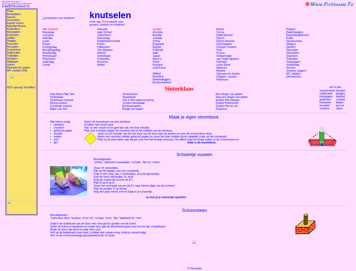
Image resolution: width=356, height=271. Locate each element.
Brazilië (157, 35)
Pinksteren (48, 58)
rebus (339, 108)
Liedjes (11, 37)
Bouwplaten (14, 14)
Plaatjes (11, 40)
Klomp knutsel (58, 102)
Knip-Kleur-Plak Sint (62, 94)
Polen (156, 61)
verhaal (340, 99)
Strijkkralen (13, 52)
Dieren (220, 38)
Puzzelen (12, 43)
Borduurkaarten (162, 82)
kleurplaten (326, 96)
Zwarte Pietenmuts (227, 102)
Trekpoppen (293, 61)
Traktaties (13, 55)
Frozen (220, 52)
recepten (324, 105)
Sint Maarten (105, 49)
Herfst (101, 43)
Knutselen (13, 34)
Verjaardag (292, 64)
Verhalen (12, 58)
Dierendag (103, 38)
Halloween (103, 46)
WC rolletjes (293, 73)
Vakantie (102, 29)
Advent (101, 52)
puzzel (340, 105)
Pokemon (222, 79)
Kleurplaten (13, 31)
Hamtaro (221, 61)
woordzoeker (327, 90)
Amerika (158, 32)
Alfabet (157, 73)
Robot (289, 38)
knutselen (325, 102)
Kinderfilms (13, 28)
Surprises (292, 55)
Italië (155, 52)
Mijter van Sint (58, 108)
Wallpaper (13, 61)
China (156, 41)
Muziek (220, 70)
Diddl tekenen (224, 35)
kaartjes (341, 90)
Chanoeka (103, 58)
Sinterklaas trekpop (61, 99)
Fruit (219, 49)
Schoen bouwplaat (133, 102)
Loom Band (223, 64)
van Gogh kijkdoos (227, 58)
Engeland (158, 43)
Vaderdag (48, 61)
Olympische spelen (18, 67)
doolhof (340, 96)
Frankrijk (158, 49)
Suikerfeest (104, 35)
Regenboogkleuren (297, 35)
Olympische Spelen (228, 73)
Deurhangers (224, 43)
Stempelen (292, 52)
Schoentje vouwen (61, 105)
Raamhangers (294, 32)
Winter (101, 64)
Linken (11, 64)
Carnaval (47, 35)
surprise (324, 108)
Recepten (12, 46)
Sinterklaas (104, 55)
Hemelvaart (49, 55)
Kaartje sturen (15, 23)
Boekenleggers (162, 79)
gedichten (325, 99)
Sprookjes (292, 49)
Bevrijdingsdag (51, 49)
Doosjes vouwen (226, 46)
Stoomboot (129, 97)
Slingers (291, 43)
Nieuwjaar (48, 32)
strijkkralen (326, 93)
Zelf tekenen (293, 76)
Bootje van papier (132, 108)
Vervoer (291, 67)
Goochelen (13, 20)
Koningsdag (49, 46)
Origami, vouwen (226, 76)
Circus (220, 32)
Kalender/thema (16, 25)
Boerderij (158, 76)
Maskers (221, 67)
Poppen (290, 29)
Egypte (157, 46)
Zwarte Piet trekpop (227, 99)
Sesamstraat (294, 41)
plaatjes (340, 93)
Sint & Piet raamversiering (138, 99)
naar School (104, 32)
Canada (157, 38)
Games (11, 17)
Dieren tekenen (225, 41)
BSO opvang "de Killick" (21, 87)
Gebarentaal (223, 55)
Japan (156, 55)
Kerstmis (102, 61)
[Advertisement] (21, 144)
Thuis (10, 11)
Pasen (46, 43)
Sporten (291, 46)
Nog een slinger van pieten (232, 97)
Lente (45, 41)
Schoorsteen (130, 94)
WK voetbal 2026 (17, 70)
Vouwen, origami (296, 70)
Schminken (13, 49)
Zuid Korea (159, 67)
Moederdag (49, 52)
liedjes (340, 102)
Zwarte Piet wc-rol (227, 105)
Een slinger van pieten (229, 94)
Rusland (158, 64)
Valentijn (47, 38)
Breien (220, 29)
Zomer (46, 64)
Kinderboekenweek (108, 41)
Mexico (157, 58)
